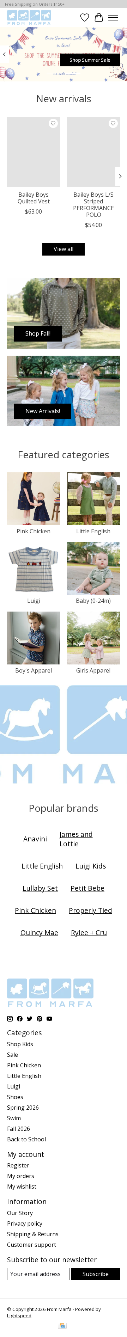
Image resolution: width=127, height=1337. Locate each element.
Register (18, 1165)
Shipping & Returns (33, 1234)
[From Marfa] (29, 17)
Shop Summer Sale (89, 60)
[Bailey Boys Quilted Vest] (33, 152)
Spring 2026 (23, 1107)
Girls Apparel (93, 670)
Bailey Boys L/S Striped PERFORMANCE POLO (93, 205)
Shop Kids (20, 1044)
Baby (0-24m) (93, 601)
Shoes (15, 1097)
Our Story (20, 1213)
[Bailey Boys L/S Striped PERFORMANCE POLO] (93, 152)
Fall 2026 (18, 1129)
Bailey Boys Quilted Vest (34, 198)
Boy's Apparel (33, 670)
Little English (93, 531)
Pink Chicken (33, 531)
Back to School (26, 1139)
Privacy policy (24, 1223)
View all (63, 249)
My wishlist (21, 1186)
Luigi (33, 601)
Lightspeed (19, 1315)
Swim (14, 1118)
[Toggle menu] (113, 18)
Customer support (31, 1245)
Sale (12, 1055)
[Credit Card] (62, 1326)
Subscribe (96, 1274)
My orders (20, 1176)
